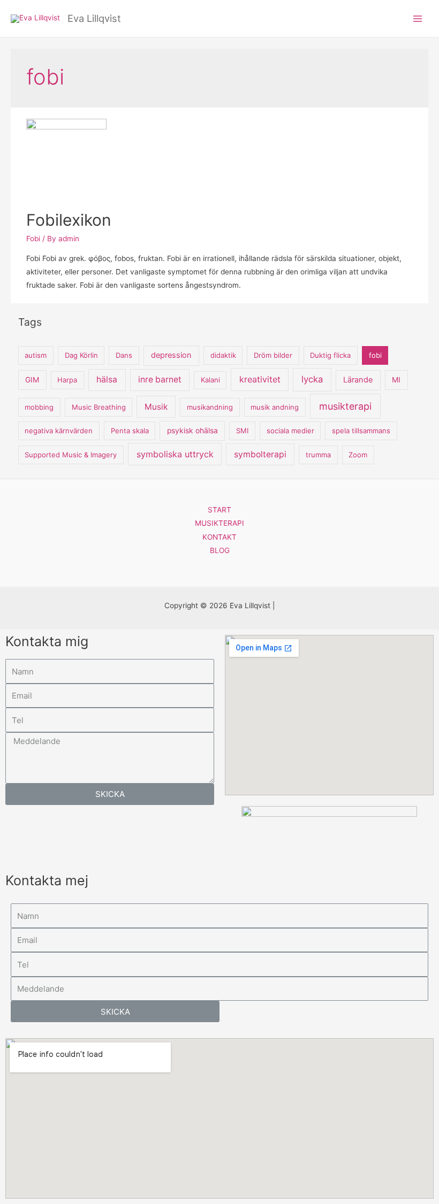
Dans (124, 355)
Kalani (210, 379)
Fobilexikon (68, 219)
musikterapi (345, 406)
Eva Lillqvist (94, 18)
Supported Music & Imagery (71, 454)
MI (396, 379)
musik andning (275, 407)
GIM (32, 379)
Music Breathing (99, 407)
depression (171, 355)
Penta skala (130, 430)
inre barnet (159, 379)
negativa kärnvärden (59, 430)
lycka (312, 379)
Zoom (358, 454)
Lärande (358, 380)
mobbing (39, 407)
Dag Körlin (81, 355)
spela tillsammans (361, 430)
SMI (242, 430)
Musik (156, 407)
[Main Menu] (418, 18)
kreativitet (260, 379)
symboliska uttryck (175, 454)
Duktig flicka (330, 355)
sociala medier (290, 430)
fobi (375, 355)
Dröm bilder (273, 355)
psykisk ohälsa (192, 430)
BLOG (220, 550)
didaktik (223, 355)
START (219, 509)
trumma (318, 454)
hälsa (106, 379)
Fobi (33, 238)
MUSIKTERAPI (219, 523)
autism (36, 355)
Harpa (67, 379)
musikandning (210, 407)
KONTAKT (219, 537)
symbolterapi (260, 454)
